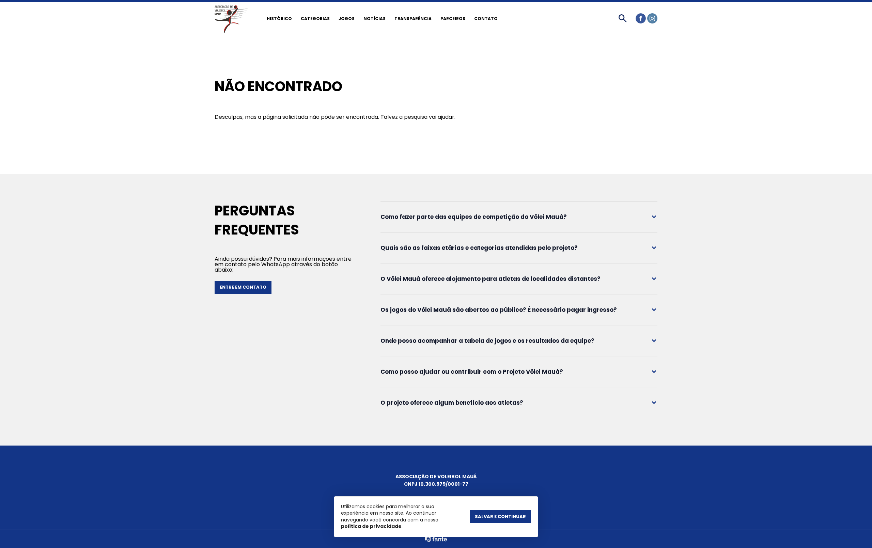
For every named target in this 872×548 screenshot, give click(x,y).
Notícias (374, 18)
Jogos (347, 18)
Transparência (413, 18)
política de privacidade (371, 526)
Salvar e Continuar (500, 516)
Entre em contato (243, 287)
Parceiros (452, 18)
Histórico (279, 18)
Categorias (315, 18)
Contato (486, 18)
